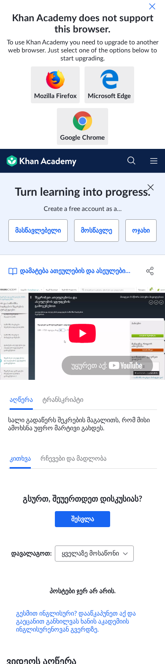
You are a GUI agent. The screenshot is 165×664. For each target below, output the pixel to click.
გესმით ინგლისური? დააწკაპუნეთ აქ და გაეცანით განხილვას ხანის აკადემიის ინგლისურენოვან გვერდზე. (76, 621)
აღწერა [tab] (21, 400)
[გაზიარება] (150, 271)
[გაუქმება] (152, 6)
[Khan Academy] (38, 161)
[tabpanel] (82, 421)
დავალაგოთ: (31, 553)
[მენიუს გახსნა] (154, 161)
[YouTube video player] (82, 333)
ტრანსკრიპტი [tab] (62, 400)
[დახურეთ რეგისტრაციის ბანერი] (151, 187)
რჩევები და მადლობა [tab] (73, 458)
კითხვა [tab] (20, 458)
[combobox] (94, 554)
